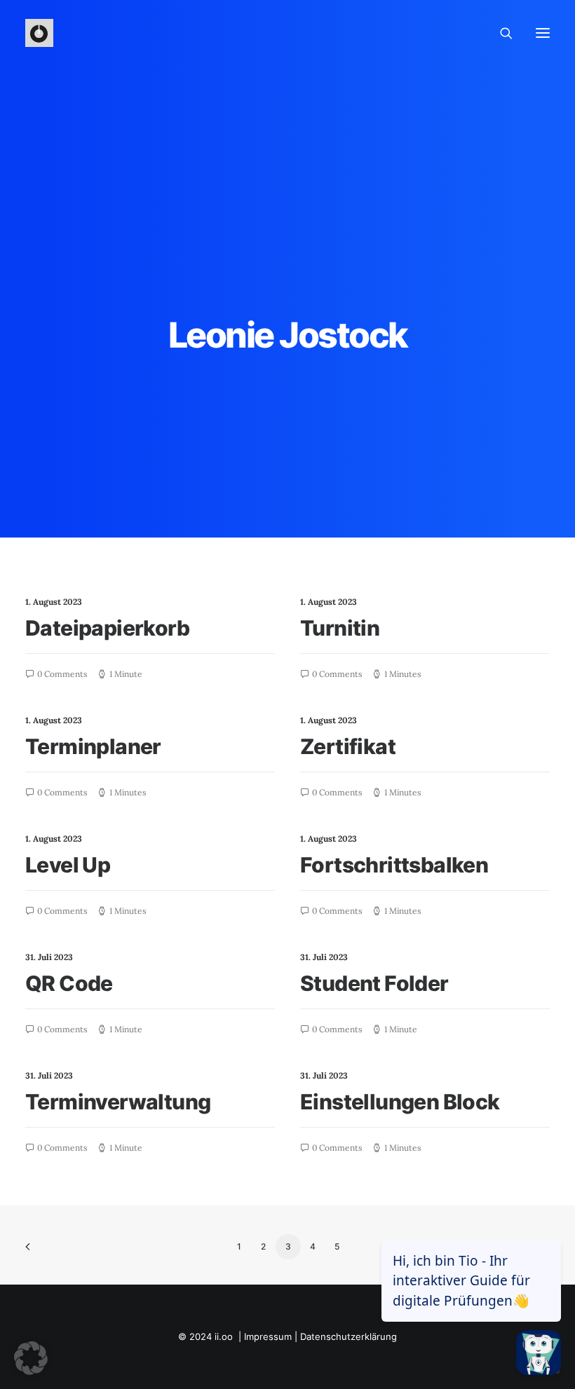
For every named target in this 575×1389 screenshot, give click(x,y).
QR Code (69, 983)
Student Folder (374, 983)
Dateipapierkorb (107, 628)
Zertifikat (347, 746)
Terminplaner (93, 746)
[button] (31, 1358)
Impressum (268, 1336)
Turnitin (339, 628)
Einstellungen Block (400, 1101)
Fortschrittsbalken (394, 864)
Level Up (67, 864)
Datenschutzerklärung (348, 1336)
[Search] (500, 33)
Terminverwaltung (117, 1101)
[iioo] (39, 33)
